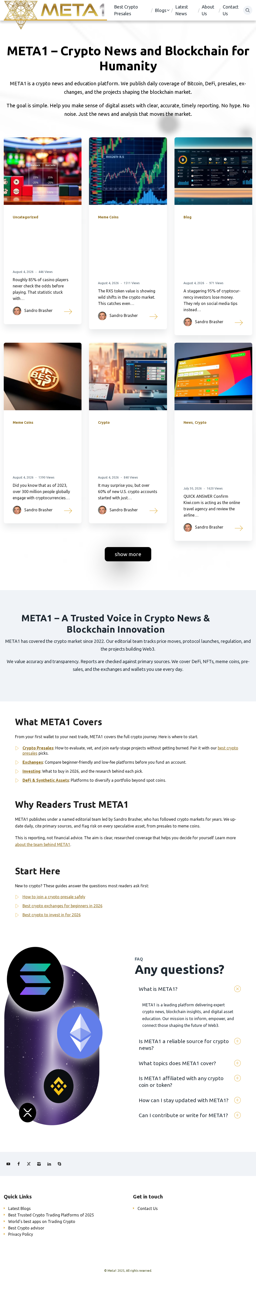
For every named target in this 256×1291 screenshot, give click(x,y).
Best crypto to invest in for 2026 (51, 915)
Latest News (181, 10)
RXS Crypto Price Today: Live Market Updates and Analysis (123, 250)
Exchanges (32, 762)
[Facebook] (18, 1163)
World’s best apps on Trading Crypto (41, 1221)
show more (128, 554)
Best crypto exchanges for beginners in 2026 (62, 906)
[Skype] (59, 1163)
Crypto (104, 422)
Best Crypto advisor (26, 1228)
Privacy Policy (20, 1234)
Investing (31, 771)
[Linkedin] (49, 1163)
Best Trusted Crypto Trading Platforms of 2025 (51, 1215)
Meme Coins (108, 217)
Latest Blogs (19, 1208)
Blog (188, 217)
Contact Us (230, 10)
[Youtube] (8, 1163)
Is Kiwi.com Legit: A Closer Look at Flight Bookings (213, 455)
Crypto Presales (38, 748)
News (188, 422)
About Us (208, 10)
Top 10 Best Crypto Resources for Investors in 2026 (212, 250)
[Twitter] (28, 1163)
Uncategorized (25, 217)
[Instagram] (39, 1163)
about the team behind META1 (42, 844)
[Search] (247, 10)
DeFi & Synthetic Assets (45, 780)
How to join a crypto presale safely (53, 897)
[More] (68, 311)
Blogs (160, 10)
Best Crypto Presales (126, 10)
